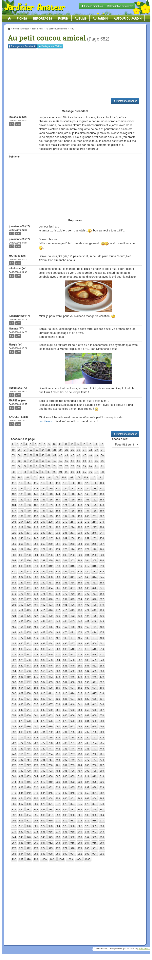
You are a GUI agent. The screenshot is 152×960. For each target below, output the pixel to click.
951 (65, 837)
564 (87, 671)
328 (72, 571)
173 (80, 505)
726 (36, 743)
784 (80, 765)
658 (14, 715)
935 (43, 831)
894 (29, 815)
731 (72, 743)
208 (50, 521)
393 (72, 599)
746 (87, 748)
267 (102, 543)
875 (80, 803)
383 (94, 593)
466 (36, 632)
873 (65, 803)
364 (50, 588)
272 (43, 549)
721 (94, 737)
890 (94, 809)
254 (102, 538)
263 (72, 543)
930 (102, 826)
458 (72, 626)
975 (50, 848)
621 (29, 698)
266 (94, 543)
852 (102, 792)
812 (94, 776)
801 (14, 776)
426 (29, 615)
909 (43, 820)
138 (14, 494)
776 (21, 765)
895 (36, 815)
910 (50, 820)
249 (65, 538)
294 (14, 560)
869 (36, 803)
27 (60, 449)
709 (102, 731)
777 (29, 765)
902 (87, 815)
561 (65, 671)
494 (50, 643)
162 (94, 499)
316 (80, 565)
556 (29, 671)
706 (80, 731)
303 (80, 560)
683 (102, 720)
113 (21, 482)
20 (19, 449)
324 (43, 571)
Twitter (51, 46)
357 (94, 582)
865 (102, 798)
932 (21, 831)
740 (43, 748)
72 (43, 466)
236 (65, 532)
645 (14, 709)
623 (43, 698)
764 (29, 759)
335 (29, 577)
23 (37, 449)
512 (87, 648)
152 (21, 499)
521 (58, 654)
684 (14, 726)
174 (87, 505)
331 (94, 571)
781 (58, 765)
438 (21, 621)
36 (19, 455)
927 (80, 826)
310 (36, 565)
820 (58, 781)
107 (71, 477)
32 (90, 449)
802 (21, 776)
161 (87, 499)
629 (87, 698)
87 (37, 471)
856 (36, 798)
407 (80, 604)
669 (94, 715)
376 (43, 593)
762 (14, 759)
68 (19, 466)
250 (72, 538)
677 (58, 720)
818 (43, 781)
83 (13, 471)
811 (87, 776)
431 (65, 615)
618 (102, 693)
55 (37, 460)
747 (94, 748)
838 (94, 787)
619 (14, 698)
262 (65, 543)
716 (58, 737)
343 (87, 577)
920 (29, 826)
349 (36, 582)
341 (72, 577)
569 (29, 676)
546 (50, 665)
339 (58, 577)
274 (58, 549)
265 (87, 543)
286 (50, 554)
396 (94, 599)
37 (25, 455)
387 (29, 599)
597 (43, 687)
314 (65, 565)
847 (65, 792)
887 (72, 809)
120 (72, 482)
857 (43, 798)
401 (36, 604)
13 (72, 444)
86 (31, 471)
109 (86, 477)
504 (29, 648)
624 (50, 698)
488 (102, 637)
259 (43, 543)
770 (72, 759)
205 (29, 521)
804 (36, 776)
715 (50, 737)
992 (80, 853)
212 (80, 521)
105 (56, 477)
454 (43, 626)
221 (50, 527)
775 (14, 765)
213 (87, 521)
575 (72, 676)
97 (96, 471)
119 (65, 482)
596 (36, 687)
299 (50, 560)
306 (102, 560)
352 (58, 582)
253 (94, 538)
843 (36, 792)
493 (43, 643)
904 (102, 815)
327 (65, 571)
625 (58, 698)
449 (102, 621)
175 (94, 505)
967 (87, 842)
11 (60, 444)
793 (50, 770)
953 (80, 837)
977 (65, 848)
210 (65, 521)
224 (72, 527)
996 (14, 859)
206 (36, 521)
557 (36, 671)
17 (95, 444)
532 (43, 660)
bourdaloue (46, 421)
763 (21, 759)
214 (94, 521)
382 (87, 593)
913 (72, 820)
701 (43, 731)
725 (29, 743)
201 (94, 516)
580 (14, 682)
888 (80, 809)
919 (21, 826)
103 (42, 477)
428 (43, 615)
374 (29, 593)
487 (94, 637)
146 (72, 494)
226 (87, 527)
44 (66, 455)
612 (58, 693)
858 (50, 798)
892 (14, 815)
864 (94, 798)
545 (43, 665)
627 (72, 698)
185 (72, 510)
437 (14, 621)
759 (87, 754)
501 (102, 643)
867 (21, 803)
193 (36, 516)
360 (21, 588)
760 (94, 754)
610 (43, 693)
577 (87, 676)
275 (65, 549)
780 (50, 765)
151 (14, 499)
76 (66, 466)
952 (72, 837)
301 (65, 560)
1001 (52, 859)
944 (14, 837)
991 (72, 853)
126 (21, 488)
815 (21, 781)
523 (72, 654)
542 (21, 665)
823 (80, 781)
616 (87, 693)
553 (102, 665)
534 (58, 660)
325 (50, 571)
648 (36, 709)
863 (87, 798)
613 (65, 693)
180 (36, 510)
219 (36, 527)
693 (80, 726)
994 (94, 853)
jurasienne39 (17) (19, 226)
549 (72, 665)
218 (29, 527)
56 (43, 460)
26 (54, 449)
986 (36, 853)
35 (13, 455)
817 (36, 781)
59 (60, 460)
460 (87, 626)
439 (29, 621)
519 (43, 654)
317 (87, 565)
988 (50, 853)
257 (29, 543)
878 (102, 803)
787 (102, 765)
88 (43, 471)
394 (80, 599)
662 (43, 715)
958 (21, 842)
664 (58, 715)
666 (72, 715)
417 (58, 610)
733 (87, 743)
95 (84, 471)
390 (50, 599)
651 (58, 709)
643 (94, 704)
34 (102, 449)
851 (94, 792)
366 (65, 588)
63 (84, 460)
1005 (87, 859)
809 (72, 776)
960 (36, 842)
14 (78, 444)
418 (65, 610)
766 (43, 759)
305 (94, 560)
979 (80, 848)
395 (87, 599)
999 (36, 859)
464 (21, 632)
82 (102, 466)
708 (94, 731)
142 (43, 494)
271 (36, 549)
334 (21, 577)
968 (94, 842)
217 (21, 527)
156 (50, 499)
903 (94, 815)
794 (58, 770)
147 (80, 494)
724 (21, 743)
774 (102, 759)
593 (14, 687)
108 (78, 477)
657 (102, 709)
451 (21, 626)
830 (36, 787)
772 (87, 759)
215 (102, 521)
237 (72, 532)
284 (36, 554)
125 (14, 488)
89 (49, 471)
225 (80, 527)
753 (43, 754)
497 (72, 643)
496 (65, 643)
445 (72, 621)
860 (65, 798)
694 (87, 726)
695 (94, 726)
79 (84, 466)
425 (21, 615)
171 (65, 505)
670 (102, 715)
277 (80, 549)
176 (102, 505)
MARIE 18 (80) (17, 256)
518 (36, 654)
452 (29, 626)
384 (102, 593)
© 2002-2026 (130, 948)
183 (58, 510)
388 (36, 599)
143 (50, 494)
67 (13, 466)
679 (72, 720)
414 (36, 610)
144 (58, 494)
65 (96, 460)
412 (21, 610)
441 (43, 621)
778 (36, 765)
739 (36, 748)
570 (36, 676)
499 (87, 643)
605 (102, 687)
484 (72, 637)
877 (94, 803)
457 (65, 626)
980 (87, 848)
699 (29, 731)
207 (43, 521)
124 (102, 482)
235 (58, 532)
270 (29, 549)
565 (94, 671)
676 (50, 720)
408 (87, 604)
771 (80, 759)
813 (102, 776)
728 (50, 743)
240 (94, 532)
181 (43, 510)
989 (58, 853)
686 (29, 726)
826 (102, 781)
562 (72, 671)
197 (65, 516)
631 (102, 698)
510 (72, 648)
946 (29, 837)
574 (65, 676)
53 (25, 460)
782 (65, 765)
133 (72, 488)
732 (80, 743)
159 (72, 499)
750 (21, 754)
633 (21, 704)
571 (43, 676)
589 (80, 682)
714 (43, 737)
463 (14, 632)
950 (58, 837)
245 (36, 538)
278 (87, 549)
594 (21, 687)
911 (58, 820)
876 (87, 803)
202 (102, 516)
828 (21, 787)
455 (50, 626)
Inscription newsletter (121, 6)
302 (72, 560)
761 (102, 754)
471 (72, 632)
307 (14, 565)
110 (93, 477)
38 (31, 455)
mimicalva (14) (17, 268)
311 (43, 565)
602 (80, 687)
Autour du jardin (128, 18)
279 (94, 549)
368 (80, 588)
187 (87, 510)
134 (80, 488)
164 (14, 505)
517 (29, 654)
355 (80, 582)
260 (50, 543)
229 (14, 532)
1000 (44, 859)
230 (21, 532)
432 (72, 615)
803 (29, 776)
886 (65, 809)
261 (58, 543)
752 (36, 754)
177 (14, 510)
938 (65, 831)
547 (58, 665)
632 (14, 704)
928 (87, 826)
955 (94, 837)
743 (65, 748)
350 (43, 582)
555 (21, 671)
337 (43, 577)
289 (72, 554)
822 (72, 781)
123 (94, 482)
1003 (70, 859)
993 (87, 853)
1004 (79, 859)
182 (50, 510)
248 (58, 538)
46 (78, 455)
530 (29, 660)
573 (58, 676)
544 (36, 665)
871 (50, 803)
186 (80, 510)
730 (65, 743)
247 (50, 538)
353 (65, 582)
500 (94, 643)
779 (43, 765)
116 (43, 482)
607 (21, 693)
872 (58, 803)
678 (65, 720)
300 (58, 560)
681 (87, 720)
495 (58, 643)
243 (21, 538)
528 (14, 660)
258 (36, 543)
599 (58, 687)
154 (36, 499)
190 (14, 516)
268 (14, 549)
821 (65, 781)
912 (65, 820)
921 (36, 826)
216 (14, 527)
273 (50, 549)
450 (14, 626)
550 (80, 665)
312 (50, 565)
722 (102, 737)
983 (14, 853)
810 (80, 776)
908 (36, 820)
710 (14, 737)
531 (36, 660)
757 (72, 754)
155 (43, 499)
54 (31, 460)
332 (102, 571)
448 (94, 621)
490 (21, 643)
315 (72, 565)
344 (94, 577)
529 (21, 660)
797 (80, 770)
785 (87, 765)
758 (80, 754)
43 (60, 455)
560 (58, 671)
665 (65, 715)
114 (29, 482)
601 (72, 687)
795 (65, 770)
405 (65, 604)
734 (94, 743)
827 (14, 787)
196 (58, 516)
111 (100, 477)
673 (29, 720)
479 (36, 637)
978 (72, 848)
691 (65, 726)
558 (43, 671)
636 (43, 704)
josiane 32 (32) (18, 117)
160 (80, 499)
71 (37, 466)
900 (72, 815)
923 (50, 826)
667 (80, 715)
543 (29, 665)
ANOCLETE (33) (18, 417)
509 (65, 648)
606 (14, 693)
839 (102, 787)
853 (14, 798)
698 (21, 731)
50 (102, 455)
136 (94, 488)
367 (72, 588)
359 (14, 588)
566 (102, 671)
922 (43, 826)
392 (65, 599)
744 (72, 748)
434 (87, 615)
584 (43, 682)
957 (14, 842)
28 (66, 449)
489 (14, 643)
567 (14, 676)
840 (14, 792)
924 (58, 826)
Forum (63, 18)
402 (43, 604)
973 (36, 848)
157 (58, 499)
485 (80, 637)
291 (87, 554)
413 (29, 610)
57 (49, 460)
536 (72, 660)
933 (29, 831)
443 (58, 621)
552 (94, 665)
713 (36, 737)
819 (50, 781)
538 (87, 660)
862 (80, 798)
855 (29, 798)
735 (102, 743)
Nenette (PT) (16, 328)
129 (43, 488)
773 (94, 759)
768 (58, 759)
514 (102, 648)
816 (29, 781)
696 (102, 726)
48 (90, 455)
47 (84, 455)
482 (58, 637)
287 (58, 554)
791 (36, 770)
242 (14, 538)
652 (65, 709)
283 (29, 554)
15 (84, 444)
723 (14, 743)
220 (43, 527)
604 (94, 687)
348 (29, 582)
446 (80, 621)
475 (102, 632)
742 (58, 748)
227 (94, 527)
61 (72, 460)
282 (21, 554)
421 (87, 610)
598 (50, 687)
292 (94, 554)
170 (58, 505)
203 (14, 521)
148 (87, 494)
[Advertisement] (75, 73)
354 (72, 582)
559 (50, 671)
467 (43, 632)
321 (21, 571)
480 (43, 637)
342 (80, 577)
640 (72, 704)
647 (29, 709)
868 (29, 803)
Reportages (42, 18)
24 (43, 449)
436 (102, 615)
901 (80, 815)
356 (87, 582)
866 (14, 803)
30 (78, 449)
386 (21, 599)
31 (84, 449)
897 (50, 815)
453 (36, 626)
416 (50, 610)
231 (29, 532)
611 (50, 693)
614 (72, 693)
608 (29, 693)
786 (94, 765)
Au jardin (100, 18)
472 (80, 632)
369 (87, 588)
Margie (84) (15, 344)
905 (14, 820)
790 (29, 770)
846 (58, 792)
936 (50, 831)
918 (14, 826)
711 (21, 737)
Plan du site (101, 948)
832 (50, 787)
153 (29, 499)
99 (13, 477)
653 (72, 709)
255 (14, 543)
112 (14, 482)
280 (102, 549)
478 (29, 637)
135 (87, 488)
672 (21, 720)
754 (50, 754)
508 (58, 648)
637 (50, 704)
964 (65, 842)
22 (31, 449)
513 (94, 648)
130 (50, 488)
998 (29, 859)
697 (14, 731)
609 (36, 693)
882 (36, 809)
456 (58, 626)
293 (102, 554)
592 (102, 682)
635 (36, 704)
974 (43, 848)
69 (25, 466)
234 (50, 532)
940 (80, 831)
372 (14, 593)
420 (80, 610)
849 (80, 792)
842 (29, 792)
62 (78, 460)
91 (60, 471)
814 (14, 781)
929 (94, 826)
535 (65, 660)
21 (25, 449)
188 (94, 510)
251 (80, 538)
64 (90, 460)
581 (21, 682)
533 (50, 660)
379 (65, 593)
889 (87, 809)
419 (72, 610)
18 (101, 444)
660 (29, 715)
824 (87, 781)
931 (14, 831)
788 (14, 770)
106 (64, 477)
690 (58, 726)
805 (43, 776)
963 (58, 842)
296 (29, 560)
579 (102, 676)
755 (58, 754)
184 (65, 510)
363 (43, 588)
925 (65, 826)
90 (54, 471)
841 (21, 792)
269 (21, 549)
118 (58, 482)
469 (58, 632)
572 (50, 676)
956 (102, 837)
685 (21, 726)
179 (29, 510)
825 (94, 781)
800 (102, 770)
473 (87, 632)
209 (58, 521)
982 (102, 848)
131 (58, 488)
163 (102, 499)
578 (94, 676)
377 (50, 593)
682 (94, 720)
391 (58, 599)
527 (102, 654)
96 (90, 471)
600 (65, 687)
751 (29, 754)
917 (102, 820)
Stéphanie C (144, 948)
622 (36, 698)
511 (80, 648)
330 (87, 571)
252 (87, 538)
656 (94, 709)
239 (87, 532)
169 (50, 505)
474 (94, 632)
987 (43, 853)
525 (87, 654)
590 (87, 682)
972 (29, 848)
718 (72, 737)
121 (80, 482)
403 (50, 604)
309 (29, 565)
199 (80, 516)
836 (80, 787)
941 (87, 831)
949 (50, 837)
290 (80, 554)
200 (87, 516)
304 (87, 560)
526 (94, 654)
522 (65, 654)
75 (60, 466)
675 (43, 720)
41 (49, 455)
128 (36, 488)
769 (65, 759)
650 (50, 709)
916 (94, 820)
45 (72, 455)
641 (80, 704)
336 (36, 577)
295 (21, 560)
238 (80, 532)
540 (102, 660)
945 (21, 837)
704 (65, 731)
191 (21, 516)
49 (96, 455)
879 (14, 809)
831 (43, 787)
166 (29, 505)
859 (58, 798)
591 (94, 682)
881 (29, 809)
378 (58, 593)
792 (43, 770)
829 (29, 787)
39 (37, 455)
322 (29, 571)
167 (36, 505)
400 (29, 604)
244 (29, 538)
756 (65, 754)
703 (58, 731)
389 (43, 599)
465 (29, 632)
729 (58, 743)
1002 (61, 859)
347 (21, 582)
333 (14, 577)
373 (21, 593)
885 (58, 809)
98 (102, 471)
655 (87, 709)
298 (43, 560)
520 (50, 654)
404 (58, 604)
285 (43, 554)
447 (87, 621)
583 (36, 682)
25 (49, 449)
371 (102, 588)
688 (43, 726)
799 (94, 770)
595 (29, 687)
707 (87, 731)
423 (102, 610)
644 (102, 704)
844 (43, 792)
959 (29, 842)
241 (102, 532)
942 (94, 831)
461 (94, 626)
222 (58, 527)
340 (65, 577)
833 (58, 787)
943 (102, 831)
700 (36, 731)
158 (65, 499)
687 (36, 726)
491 (29, 643)
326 (58, 571)
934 (36, 831)
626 (65, 698)
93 (72, 471)
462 (102, 626)
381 (80, 593)
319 (102, 565)
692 (72, 726)
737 (21, 748)
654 (80, 709)
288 (65, 554)
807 (58, 776)
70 (31, 466)
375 (36, 593)
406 (72, 604)
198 (72, 516)
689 (50, 726)
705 (72, 731)
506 (43, 648)
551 (87, 665)
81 (96, 466)
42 (54, 455)
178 (21, 510)
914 (80, 820)
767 (50, 759)
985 (29, 853)
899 (65, 815)
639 (65, 704)
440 (36, 621)
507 (50, 648)
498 (80, 643)
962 (50, 842)
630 (94, 698)
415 (43, 610)
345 (102, 577)
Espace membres (93, 6)
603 (87, 687)
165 (21, 505)
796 (72, 770)
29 (72, 449)
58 (54, 460)
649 (43, 709)
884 (50, 809)
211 (72, 521)
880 (21, 809)
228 (102, 527)
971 (21, 848)
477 (21, 637)
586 (58, 682)
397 (102, 599)
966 (80, 842)
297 (36, 560)
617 (94, 693)
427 (36, 615)
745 (80, 748)
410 (102, 604)
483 (65, 637)
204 (21, 521)
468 (50, 632)
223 (65, 527)
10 (54, 444)
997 (21, 859)
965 (72, 842)
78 (78, 466)
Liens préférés (116, 948)
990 (65, 853)
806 (50, 776)
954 (87, 837)
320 (14, 571)
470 (65, 632)
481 (50, 637)
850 (87, 792)
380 (72, 593)
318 (94, 565)
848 (72, 792)
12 (66, 444)
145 (65, 494)
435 (94, 615)
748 (102, 748)
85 (25, 471)
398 (14, 604)
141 (36, 494)
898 (58, 815)
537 (80, 660)
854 (21, 798)
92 (66, 471)
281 (14, 554)
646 (21, 709)
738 (29, 748)
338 (50, 577)
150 (102, 494)
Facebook (23, 46)
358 (102, 582)
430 (58, 615)
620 (21, 698)
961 (43, 842)
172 (72, 505)
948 (43, 837)
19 (13, 449)
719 (80, 737)
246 (43, 538)
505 (36, 648)
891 (102, 809)
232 (36, 532)
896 (43, 815)
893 (21, 815)
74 (54, 466)
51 (13, 460)
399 (21, 604)
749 (14, 754)
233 (43, 532)
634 (29, 704)
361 (29, 588)
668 (87, 715)
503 (21, 648)
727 (43, 743)
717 (65, 737)
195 (50, 516)
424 (14, 615)
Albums (80, 18)
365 (58, 588)
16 (89, 444)
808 (65, 776)
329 (80, 571)
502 (14, 648)
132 (65, 488)
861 (72, 798)
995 (102, 853)
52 (19, 460)
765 (36, 759)
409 (94, 604)
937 (58, 831)
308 (21, 565)
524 (80, 654)
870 (43, 803)
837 (87, 787)
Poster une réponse (126, 100)
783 (72, 765)
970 (14, 848)
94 (78, 471)
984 (21, 853)
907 (29, 820)
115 (36, 482)
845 (50, 792)
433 (80, 615)
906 (21, 820)
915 (87, 820)
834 (65, 787)
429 (50, 615)
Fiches (22, 18)
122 (87, 482)
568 (21, 676)
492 (36, 643)
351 (50, 582)
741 (50, 748)
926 (72, 826)
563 (80, 671)
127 (29, 488)
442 (50, 621)
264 (80, 543)
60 (66, 460)
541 (14, 665)
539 (94, 660)
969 (102, 842)
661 (36, 715)
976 (58, 848)
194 (43, 516)
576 (80, 676)
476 (14, 637)
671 (14, 720)
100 (20, 477)
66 (102, 460)
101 (27, 477)
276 (72, 549)
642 (87, 704)
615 (80, 693)
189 (102, 510)
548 (65, 665)
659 (21, 715)
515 (14, 654)
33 (96, 449)
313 (58, 565)
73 (49, 466)
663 (50, 715)
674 (36, 720)
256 (21, 543)
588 (72, 682)
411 (14, 610)
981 (94, 848)
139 (21, 494)
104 (49, 477)
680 (80, 720)
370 (94, 588)
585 (50, 682)
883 (43, 809)
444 (65, 621)
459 (80, 626)
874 (72, 803)
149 (94, 494)
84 (19, 471)
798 (87, 770)
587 (65, 682)
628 (80, 698)
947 (36, 837)
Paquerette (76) (18, 388)
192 (29, 516)
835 (72, 787)
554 (14, 671)
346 (14, 582)
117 (50, 482)
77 (72, 466)
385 (14, 599)
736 (14, 748)
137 (102, 488)
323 (36, 571)
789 (21, 770)
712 (29, 737)
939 (72, 831)
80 (90, 466)
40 (43, 455)
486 (87, 637)
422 (94, 610)
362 (36, 588)
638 (58, 704)
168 (43, 505)
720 (87, 737)
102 (34, 477)
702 (50, 731)
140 (29, 494)
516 (21, 654)
